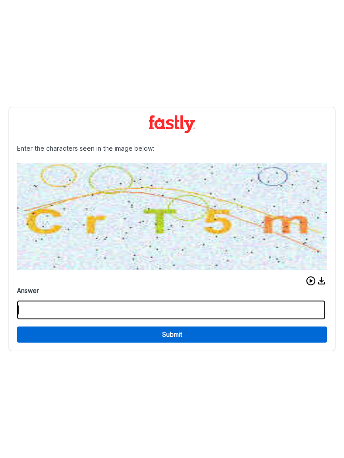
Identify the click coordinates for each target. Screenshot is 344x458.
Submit (172, 334)
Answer (28, 290)
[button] (310, 281)
